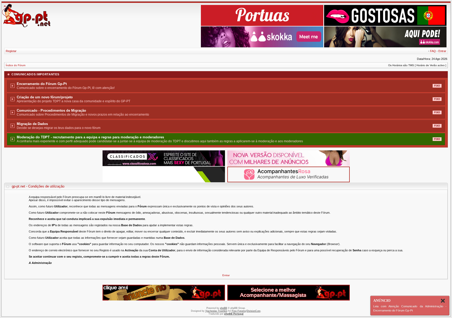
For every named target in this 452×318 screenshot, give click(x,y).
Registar (11, 51)
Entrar (442, 51)
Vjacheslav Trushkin (216, 311)
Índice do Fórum (15, 65)
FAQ (433, 51)
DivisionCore (254, 311)
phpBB (223, 308)
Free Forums (239, 311)
